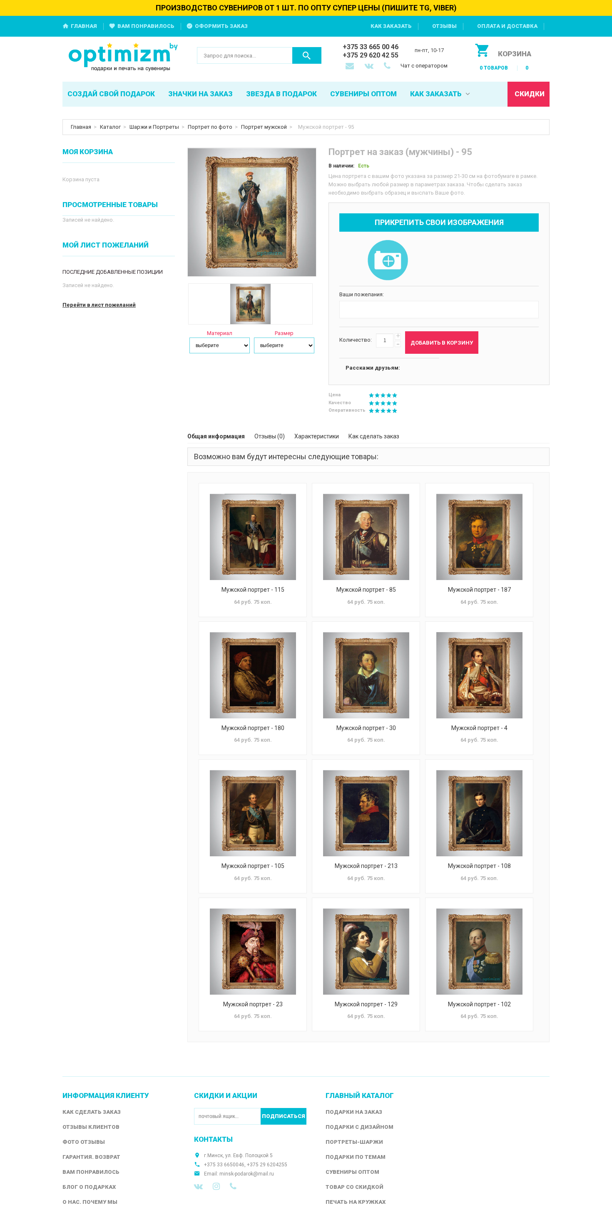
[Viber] (233, 1186)
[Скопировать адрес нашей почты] (351, 67)
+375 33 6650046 (224, 1165)
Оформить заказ (221, 26)
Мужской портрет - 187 (479, 589)
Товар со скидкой (354, 1187)
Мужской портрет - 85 (366, 589)
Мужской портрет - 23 (253, 1004)
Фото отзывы (83, 1142)
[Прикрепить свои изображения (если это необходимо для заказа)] (387, 261)
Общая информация (216, 436)
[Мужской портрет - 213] (366, 813)
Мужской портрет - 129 (366, 1004)
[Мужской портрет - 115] (252, 537)
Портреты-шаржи (354, 1142)
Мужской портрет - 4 (479, 728)
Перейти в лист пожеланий (99, 305)
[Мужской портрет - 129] (366, 951)
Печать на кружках (356, 1202)
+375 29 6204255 (267, 1165)
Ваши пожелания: (361, 294)
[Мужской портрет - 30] (366, 675)
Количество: (355, 340)
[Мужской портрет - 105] (252, 813)
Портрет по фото (210, 127)
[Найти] (306, 55)
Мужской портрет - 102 (479, 1004)
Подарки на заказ (354, 1112)
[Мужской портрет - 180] (252, 675)
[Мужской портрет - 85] (366, 537)
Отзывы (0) (269, 436)
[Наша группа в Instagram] (216, 1186)
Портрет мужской (264, 127)
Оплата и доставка (507, 26)
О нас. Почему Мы (89, 1202)
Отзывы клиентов (90, 1127)
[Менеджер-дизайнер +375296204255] (389, 67)
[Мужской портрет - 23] (252, 951)
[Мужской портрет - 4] (479, 675)
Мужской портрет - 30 (366, 728)
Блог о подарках (89, 1187)
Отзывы (444, 26)
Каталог (110, 127)
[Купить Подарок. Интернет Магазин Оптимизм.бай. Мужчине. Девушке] (123, 58)
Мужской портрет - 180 (252, 728)
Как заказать (391, 26)
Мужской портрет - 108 (479, 866)
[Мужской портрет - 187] (479, 537)
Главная (84, 26)
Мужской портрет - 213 (366, 866)
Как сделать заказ (373, 436)
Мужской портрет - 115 (252, 589)
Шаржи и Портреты (154, 127)
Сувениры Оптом (352, 1172)
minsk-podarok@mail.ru (246, 1174)
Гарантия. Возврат (91, 1157)
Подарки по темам (356, 1157)
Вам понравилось (145, 26)
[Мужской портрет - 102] (479, 951)
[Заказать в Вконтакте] (370, 67)
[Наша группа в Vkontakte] (198, 1186)
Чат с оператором (424, 66)
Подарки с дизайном (359, 1127)
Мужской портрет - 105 (252, 866)
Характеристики (316, 436)
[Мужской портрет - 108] (479, 813)
